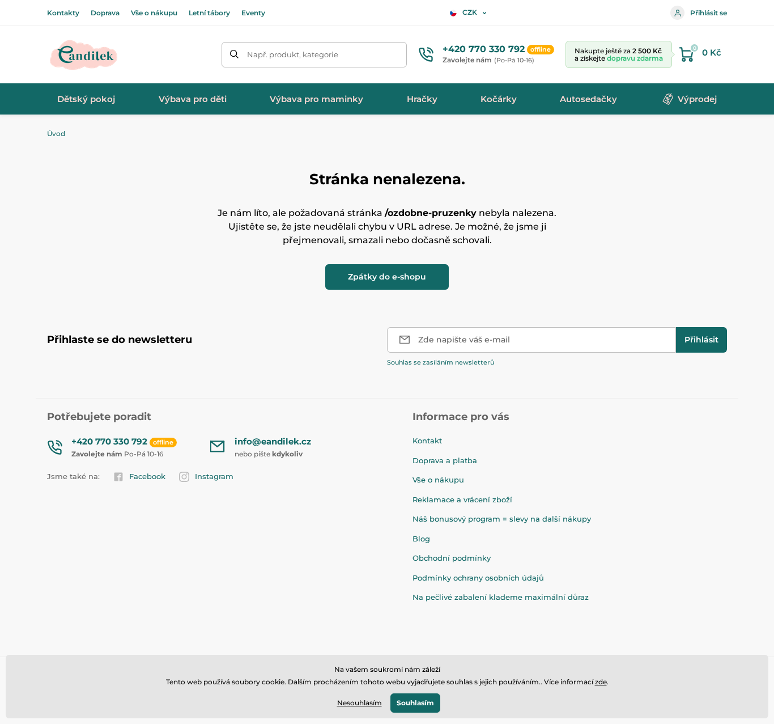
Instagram (214, 476)
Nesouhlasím (359, 702)
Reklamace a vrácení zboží (462, 499)
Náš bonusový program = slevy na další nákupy (501, 518)
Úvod (56, 133)
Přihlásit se (708, 13)
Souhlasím (415, 702)
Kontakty (63, 13)
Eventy (253, 13)
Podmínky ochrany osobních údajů (478, 577)
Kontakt (427, 440)
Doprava (105, 13)
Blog (421, 538)
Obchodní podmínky (451, 557)
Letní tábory (209, 13)
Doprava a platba (444, 460)
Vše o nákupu (154, 13)
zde (601, 682)
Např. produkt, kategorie (292, 54)
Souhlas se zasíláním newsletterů (440, 362)
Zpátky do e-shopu (387, 277)
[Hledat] (234, 54)
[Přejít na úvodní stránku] (84, 54)
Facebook (147, 476)
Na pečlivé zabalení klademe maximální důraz (500, 597)
